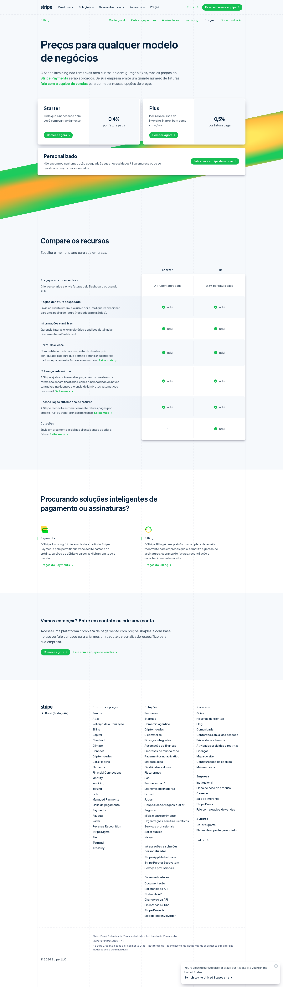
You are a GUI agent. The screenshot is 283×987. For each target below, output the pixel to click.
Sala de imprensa (208, 799)
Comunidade (205, 729)
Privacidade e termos (211, 740)
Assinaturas (170, 20)
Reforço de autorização (108, 724)
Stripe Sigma (101, 832)
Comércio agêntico (157, 724)
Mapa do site (205, 756)
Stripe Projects (155, 910)
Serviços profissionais (159, 826)
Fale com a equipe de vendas (214, 161)
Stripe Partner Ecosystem (162, 862)
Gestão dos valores (158, 767)
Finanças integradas (158, 740)
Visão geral (117, 20)
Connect (98, 751)
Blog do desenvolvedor (160, 916)
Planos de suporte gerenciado (217, 830)
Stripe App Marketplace (160, 857)
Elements (99, 767)
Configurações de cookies (214, 762)
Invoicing (192, 20)
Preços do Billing (156, 565)
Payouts (98, 815)
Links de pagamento (106, 805)
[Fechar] (275, 967)
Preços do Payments (55, 565)
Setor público (153, 832)
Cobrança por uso (143, 20)
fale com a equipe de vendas (64, 83)
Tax (95, 837)
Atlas (96, 718)
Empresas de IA (155, 783)
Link (95, 794)
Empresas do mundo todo (162, 751)
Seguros (150, 810)
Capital (97, 735)
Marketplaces (154, 762)
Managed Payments (106, 799)
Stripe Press (205, 804)
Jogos (149, 799)
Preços (154, 7)
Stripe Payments (54, 78)
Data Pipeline (101, 762)
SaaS (148, 778)
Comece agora (57, 135)
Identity (98, 778)
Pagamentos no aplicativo (162, 756)
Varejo (149, 837)
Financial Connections (107, 772)
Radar (96, 821)
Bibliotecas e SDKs (157, 905)
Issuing (97, 789)
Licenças (202, 751)
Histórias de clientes (210, 718)
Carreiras (203, 793)
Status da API (153, 894)
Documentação (231, 20)
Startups (150, 718)
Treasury (99, 848)
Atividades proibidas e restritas (218, 745)
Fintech (149, 794)
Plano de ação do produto (214, 788)
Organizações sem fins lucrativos (167, 821)
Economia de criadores (160, 789)
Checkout (99, 740)
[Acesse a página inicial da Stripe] (45, 707)
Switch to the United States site (206, 977)
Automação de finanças (160, 745)
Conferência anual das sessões (217, 735)
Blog (200, 724)
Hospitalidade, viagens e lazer (164, 805)
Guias (200, 713)
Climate (98, 745)
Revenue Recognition (107, 826)
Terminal (98, 842)
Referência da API (156, 889)
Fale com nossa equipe (221, 7)
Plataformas (153, 772)
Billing (45, 20)
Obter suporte (206, 825)
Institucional (205, 782)
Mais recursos (206, 767)
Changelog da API (156, 899)
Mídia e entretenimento (160, 815)
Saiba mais (106, 360)
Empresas (151, 713)
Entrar (191, 7)
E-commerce (153, 735)
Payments (99, 810)
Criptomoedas (102, 756)
